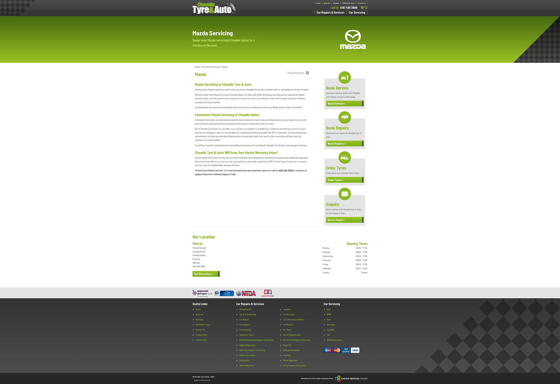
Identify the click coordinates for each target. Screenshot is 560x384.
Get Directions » (204, 274)
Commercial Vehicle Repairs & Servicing (256, 340)
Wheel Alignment (290, 360)
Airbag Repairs (245, 309)
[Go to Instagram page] (366, 7)
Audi (328, 309)
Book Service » (337, 103)
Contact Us (362, 3)
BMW (329, 314)
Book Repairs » (337, 143)
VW (328, 335)
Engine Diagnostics (247, 345)
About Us (327, 3)
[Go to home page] (214, 8)
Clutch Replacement (292, 335)
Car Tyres (287, 330)
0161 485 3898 (343, 7)
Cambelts (287, 309)
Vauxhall (330, 330)
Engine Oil (287, 345)
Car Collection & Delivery (293, 319)
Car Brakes (244, 319)
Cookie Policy (201, 340)
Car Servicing (357, 12)
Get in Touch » (336, 220)
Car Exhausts (245, 325)
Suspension (244, 360)
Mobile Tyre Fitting (247, 355)
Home (318, 3)
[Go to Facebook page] (362, 7)
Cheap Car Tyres (246, 335)
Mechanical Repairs (291, 350)
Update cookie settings (202, 380)
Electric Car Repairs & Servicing (296, 340)
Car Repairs (288, 325)
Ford (328, 319)
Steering (287, 355)
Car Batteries (289, 314)
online (198, 174)
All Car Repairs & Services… (295, 365)
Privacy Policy (201, 335)
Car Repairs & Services (330, 12)
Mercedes (331, 325)
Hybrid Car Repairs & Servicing (252, 350)
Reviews (336, 3)
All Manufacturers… (335, 340)
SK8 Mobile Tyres (348, 3)
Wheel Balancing (246, 365)
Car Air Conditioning (247, 314)
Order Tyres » (336, 180)
